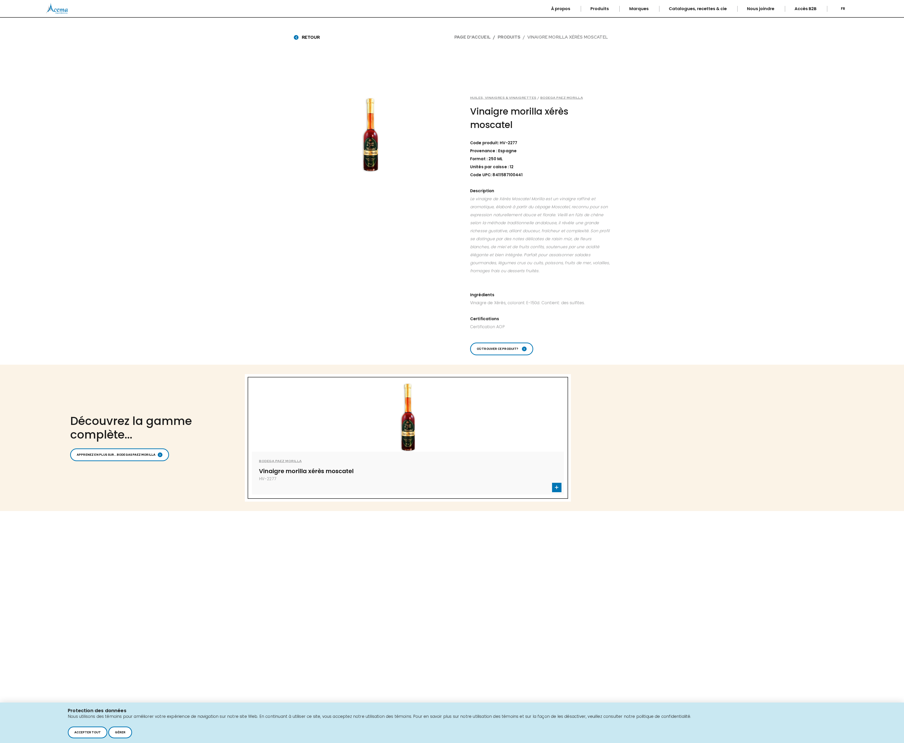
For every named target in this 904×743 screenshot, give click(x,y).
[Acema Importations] (57, 13)
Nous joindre (761, 9)
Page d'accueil (472, 37)
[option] (408, 438)
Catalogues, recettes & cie (698, 9)
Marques (639, 9)
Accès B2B (806, 9)
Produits (600, 9)
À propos (561, 9)
